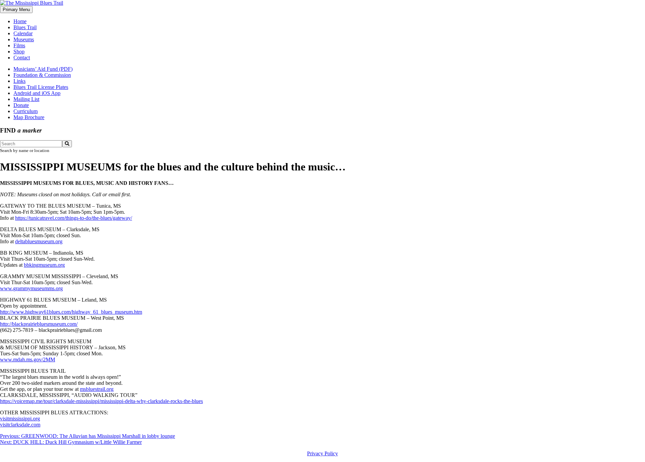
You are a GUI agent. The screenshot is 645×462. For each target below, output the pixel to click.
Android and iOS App (36, 93)
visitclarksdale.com (20, 424)
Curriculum (25, 111)
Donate (21, 105)
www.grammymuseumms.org (31, 288)
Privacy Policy (322, 453)
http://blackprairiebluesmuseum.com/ (39, 324)
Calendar (23, 33)
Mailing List (26, 99)
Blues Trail (25, 27)
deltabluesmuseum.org (38, 241)
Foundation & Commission (42, 75)
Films (19, 45)
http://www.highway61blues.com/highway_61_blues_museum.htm (71, 312)
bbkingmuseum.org (44, 265)
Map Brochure (28, 117)
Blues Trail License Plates (40, 87)
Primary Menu (16, 9)
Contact (21, 57)
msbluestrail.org (97, 389)
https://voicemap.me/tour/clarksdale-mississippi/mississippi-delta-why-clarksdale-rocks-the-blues (101, 401)
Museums (23, 39)
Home (20, 21)
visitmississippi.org (20, 418)
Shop (19, 51)
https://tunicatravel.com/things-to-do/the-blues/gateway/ (73, 218)
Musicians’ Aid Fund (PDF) (43, 69)
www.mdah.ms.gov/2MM (27, 359)
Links (19, 81)
